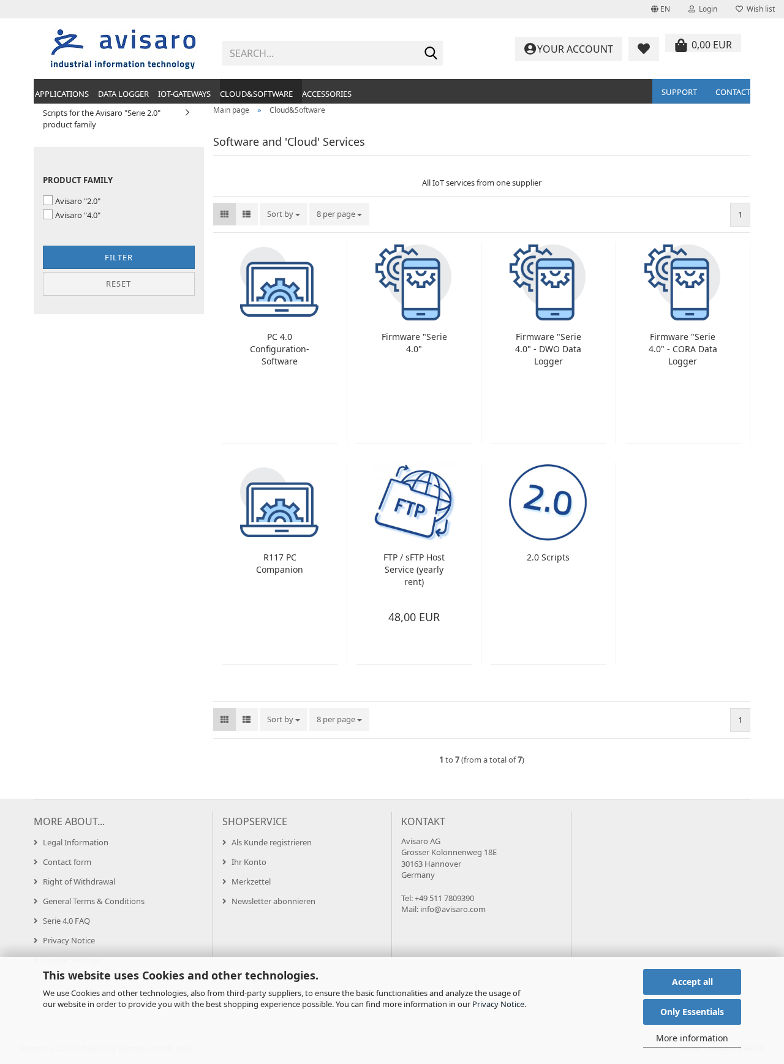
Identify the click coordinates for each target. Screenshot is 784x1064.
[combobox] (283, 214)
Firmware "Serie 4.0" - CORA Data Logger (683, 349)
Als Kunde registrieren (272, 842)
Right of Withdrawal (79, 881)
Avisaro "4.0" (77, 215)
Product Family (78, 180)
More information (692, 1038)
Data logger (123, 93)
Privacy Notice (498, 1003)
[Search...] (431, 54)
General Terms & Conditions (94, 901)
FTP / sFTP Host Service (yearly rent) (414, 569)
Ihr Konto (249, 861)
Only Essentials (692, 1011)
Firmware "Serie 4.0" (414, 343)
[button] (660, 9)
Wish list (759, 9)
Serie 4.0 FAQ (66, 920)
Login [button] (706, 9)
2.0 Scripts (548, 557)
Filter (119, 257)
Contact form (67, 861)
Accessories (327, 93)
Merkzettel (251, 881)
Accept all (692, 981)
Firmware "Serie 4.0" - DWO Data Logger (548, 349)
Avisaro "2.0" (77, 200)
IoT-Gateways (184, 93)
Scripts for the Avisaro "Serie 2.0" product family (101, 118)
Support (679, 91)
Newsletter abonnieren (273, 901)
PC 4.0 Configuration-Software (279, 349)
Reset (118, 283)
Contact (732, 91)
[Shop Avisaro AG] (123, 49)
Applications (62, 93)
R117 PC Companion (279, 563)
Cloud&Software (256, 93)
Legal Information (75, 842)
